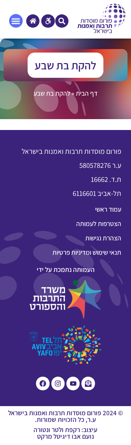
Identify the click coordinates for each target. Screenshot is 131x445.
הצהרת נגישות (103, 237)
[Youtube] (73, 383)
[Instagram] (58, 383)
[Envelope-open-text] (88, 383)
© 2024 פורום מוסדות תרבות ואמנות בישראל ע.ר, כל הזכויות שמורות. (65, 416)
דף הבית (86, 93)
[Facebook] (42, 383)
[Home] (32, 21)
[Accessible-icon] (47, 21)
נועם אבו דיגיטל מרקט (65, 436)
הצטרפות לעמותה (98, 223)
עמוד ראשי (108, 209)
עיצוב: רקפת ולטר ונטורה (65, 429)
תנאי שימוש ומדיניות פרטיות (86, 252)
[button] (61, 21)
